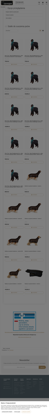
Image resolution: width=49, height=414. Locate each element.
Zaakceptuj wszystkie (26, 411)
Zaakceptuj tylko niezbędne (7, 411)
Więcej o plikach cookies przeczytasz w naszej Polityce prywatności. (15, 408)
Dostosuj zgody (17, 411)
